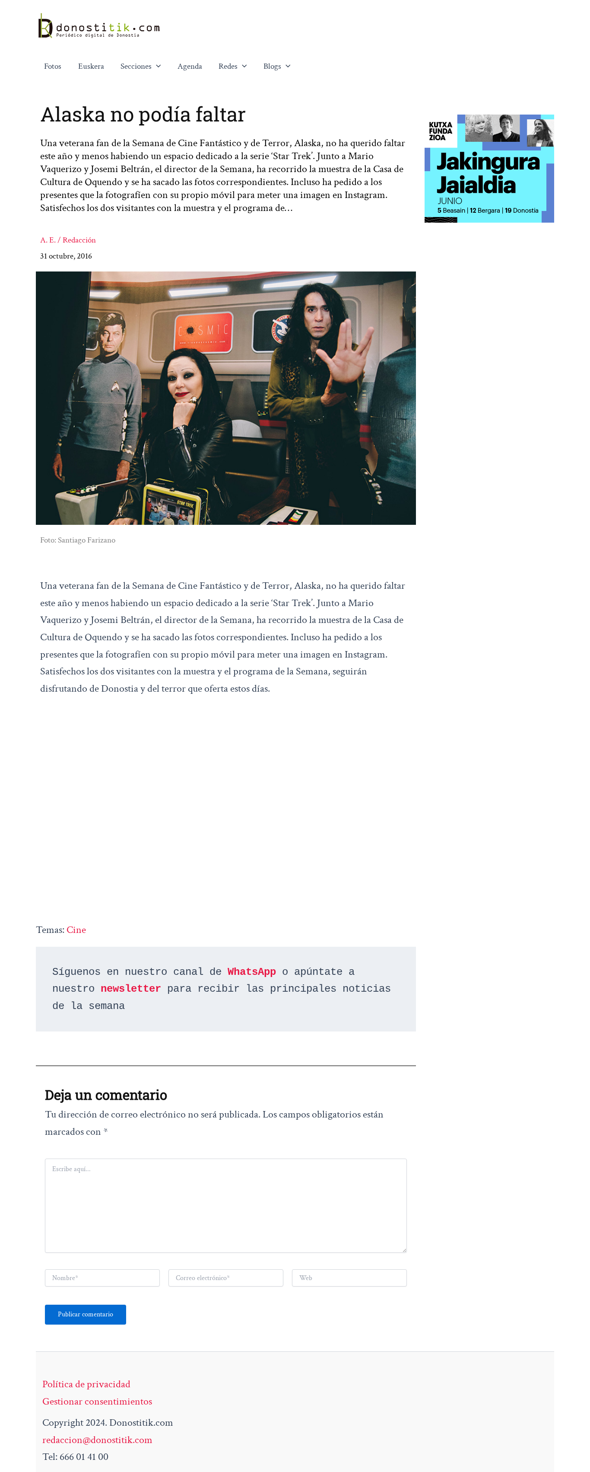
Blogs (272, 66)
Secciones (136, 66)
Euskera (91, 66)
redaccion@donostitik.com (97, 1439)
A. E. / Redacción (68, 240)
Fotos (52, 66)
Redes (228, 66)
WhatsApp (252, 972)
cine (76, 929)
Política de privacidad (86, 1384)
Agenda (190, 66)
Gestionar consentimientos (97, 1401)
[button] (156, 67)
